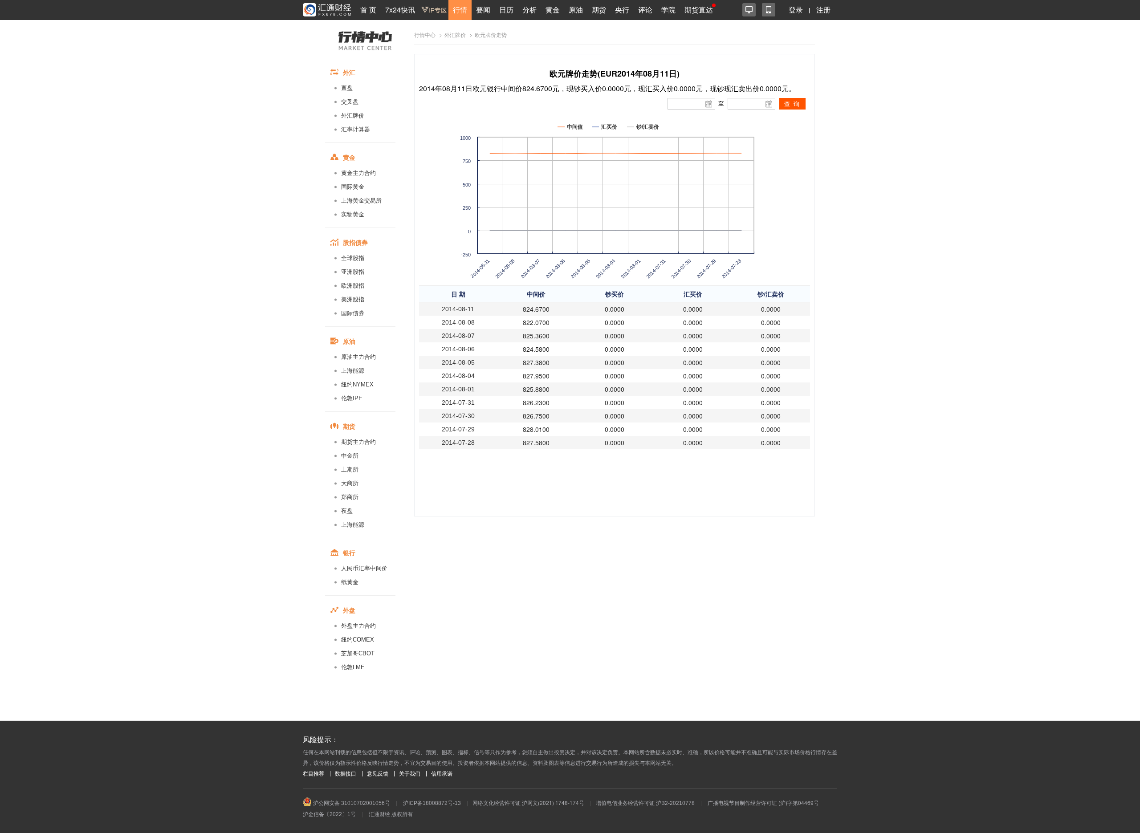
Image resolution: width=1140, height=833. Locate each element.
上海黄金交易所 (361, 200)
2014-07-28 (458, 442)
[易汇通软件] (749, 9)
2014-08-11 (458, 309)
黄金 (553, 9)
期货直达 (698, 9)
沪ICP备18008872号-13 (432, 803)
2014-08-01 (458, 389)
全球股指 (352, 258)
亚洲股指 (352, 271)
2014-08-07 (458, 335)
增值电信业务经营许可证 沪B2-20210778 (645, 803)
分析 (529, 9)
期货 (599, 9)
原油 (576, 9)
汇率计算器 (355, 129)
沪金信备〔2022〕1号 (329, 814)
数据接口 (345, 774)
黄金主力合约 (358, 173)
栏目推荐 (313, 774)
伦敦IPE (351, 398)
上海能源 (352, 370)
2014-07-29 (458, 429)
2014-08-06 (458, 349)
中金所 (349, 455)
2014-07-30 (458, 415)
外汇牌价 (352, 115)
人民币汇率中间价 (364, 568)
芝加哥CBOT (358, 653)
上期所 (349, 469)
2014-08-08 (458, 322)
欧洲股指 (352, 285)
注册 (823, 9)
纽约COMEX (357, 639)
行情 (460, 9)
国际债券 (352, 313)
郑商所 (349, 497)
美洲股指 (352, 299)
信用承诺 (441, 774)
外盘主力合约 (358, 625)
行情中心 (425, 35)
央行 (622, 9)
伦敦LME (353, 667)
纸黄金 (349, 582)
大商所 (349, 483)
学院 (668, 9)
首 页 (368, 9)
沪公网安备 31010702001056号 (351, 803)
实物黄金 (352, 214)
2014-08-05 (458, 362)
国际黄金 (352, 186)
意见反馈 (377, 774)
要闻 (483, 9)
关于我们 (409, 774)
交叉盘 (349, 101)
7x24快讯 (400, 9)
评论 (645, 9)
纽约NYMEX (357, 384)
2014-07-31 (458, 402)
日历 (506, 9)
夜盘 (347, 511)
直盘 (347, 88)
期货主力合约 (358, 442)
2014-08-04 (458, 375)
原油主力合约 (358, 357)
